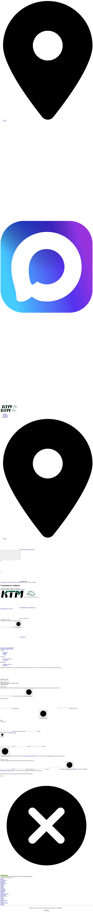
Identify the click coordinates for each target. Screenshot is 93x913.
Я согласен (46, 910)
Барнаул (2, 878)
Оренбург (3, 898)
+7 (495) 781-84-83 (7, 647)
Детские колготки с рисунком (14, 582)
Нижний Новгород (5, 893)
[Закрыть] (1, 697)
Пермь (2, 899)
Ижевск (2, 884)
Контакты (5, 417)
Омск (2, 897)
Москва (2, 892)
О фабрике (5, 415)
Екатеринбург (4, 883)
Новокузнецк (3, 894)
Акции (4, 654)
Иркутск (2, 885)
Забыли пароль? (12, 732)
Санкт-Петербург (4, 902)
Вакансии (5, 665)
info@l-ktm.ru (22, 637)
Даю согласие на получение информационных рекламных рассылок (50, 756)
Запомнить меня (5, 732)
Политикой (46, 907)
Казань (2, 886)
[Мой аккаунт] (10, 581)
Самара (2, 901)
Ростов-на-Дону (4, 900)
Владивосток (3, 880)
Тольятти (2, 905)
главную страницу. (21, 589)
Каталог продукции (7, 658)
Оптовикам (5, 416)
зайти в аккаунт (23, 549)
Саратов (2, 903)
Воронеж (2, 882)
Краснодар (3, 889)
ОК (1, 776)
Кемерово (3, 888)
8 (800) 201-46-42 (7, 649)
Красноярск (3, 890)
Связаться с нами (30, 549)
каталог (11, 589)
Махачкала (3, 891)
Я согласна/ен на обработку (22, 756)
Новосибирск (3, 896)
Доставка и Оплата (7, 664)
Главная (2, 582)
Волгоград (3, 881)
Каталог (5, 413)
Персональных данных (28, 756)
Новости (5, 653)
